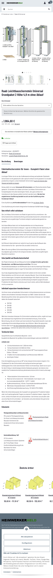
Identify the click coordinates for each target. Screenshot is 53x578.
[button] (45, 3)
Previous (3, 79)
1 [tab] (22, 72)
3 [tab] (26, 72)
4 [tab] (28, 72)
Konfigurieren (27, 543)
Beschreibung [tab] (6, 161)
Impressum (7, 572)
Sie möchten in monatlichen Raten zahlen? (26, 131)
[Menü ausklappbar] (3, 2)
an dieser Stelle (39, 202)
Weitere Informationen (40, 131)
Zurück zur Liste (8, 14)
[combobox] (26, 105)
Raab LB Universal (15, 153)
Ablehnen (27, 549)
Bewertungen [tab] (18, 161)
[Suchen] (49, 9)
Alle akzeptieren (27, 537)
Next (49, 79)
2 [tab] (24, 72)
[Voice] (4, 9)
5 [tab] (30, 72)
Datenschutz (17, 572)
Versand (17, 124)
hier (47, 206)
